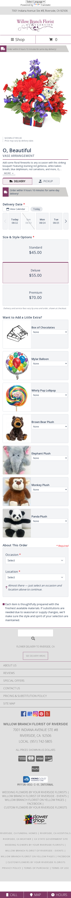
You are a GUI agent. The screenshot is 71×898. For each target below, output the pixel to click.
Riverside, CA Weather (17, 838)
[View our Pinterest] (41, 715)
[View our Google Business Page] (29, 715)
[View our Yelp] (47, 715)
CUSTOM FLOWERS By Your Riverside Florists (35, 807)
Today (36, 209)
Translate (45, 4)
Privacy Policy (11, 867)
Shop (20, 39)
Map (37, 895)
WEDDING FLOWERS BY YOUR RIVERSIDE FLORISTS (35, 792)
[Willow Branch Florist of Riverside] (35, 30)
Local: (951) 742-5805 (35, 741)
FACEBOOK (34, 803)
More (7, 173)
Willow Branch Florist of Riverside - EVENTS (34, 796)
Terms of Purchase (36, 867)
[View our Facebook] (23, 715)
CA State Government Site (51, 838)
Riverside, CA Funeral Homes (18, 833)
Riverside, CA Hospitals (55, 833)
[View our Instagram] (35, 715)
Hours (60, 895)
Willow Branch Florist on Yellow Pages (35, 800)
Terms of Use (60, 867)
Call (12, 895)
